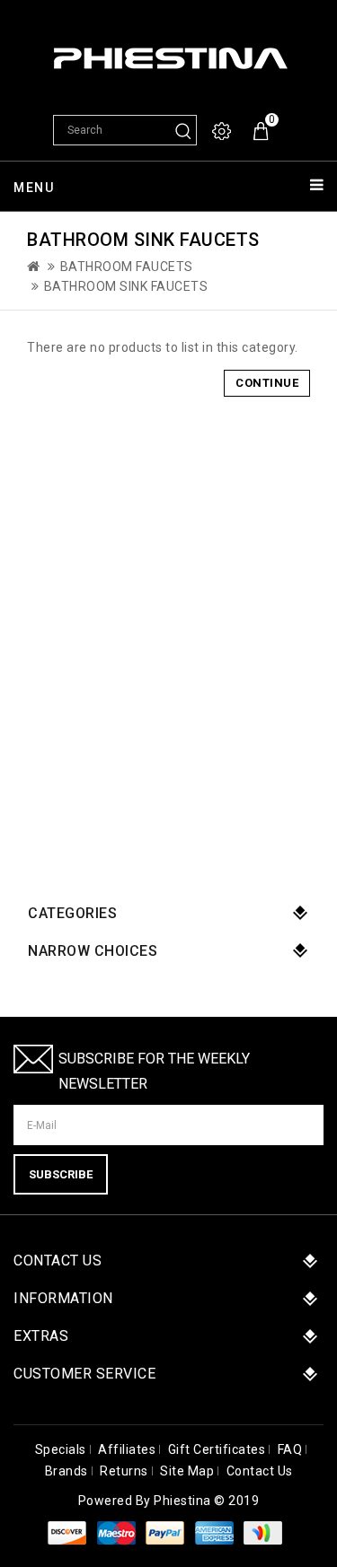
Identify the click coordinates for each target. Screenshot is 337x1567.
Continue (266, 383)
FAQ (290, 1449)
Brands (66, 1471)
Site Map (187, 1471)
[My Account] (222, 131)
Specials (60, 1449)
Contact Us (259, 1471)
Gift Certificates (217, 1449)
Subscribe (61, 1174)
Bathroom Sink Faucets (126, 286)
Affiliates (126, 1449)
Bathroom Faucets (126, 266)
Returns (124, 1471)
